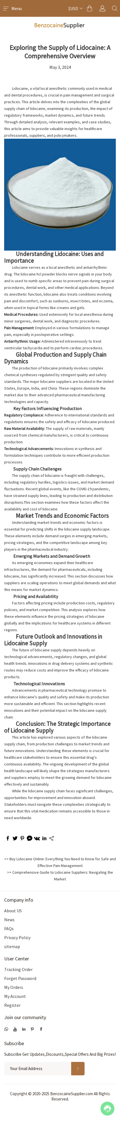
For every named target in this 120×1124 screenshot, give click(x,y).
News (9, 919)
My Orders (13, 987)
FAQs (9, 928)
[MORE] (51, 839)
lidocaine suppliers (56, 381)
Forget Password (20, 978)
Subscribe (14, 1043)
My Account (15, 996)
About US (13, 910)
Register (12, 1005)
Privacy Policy (17, 937)
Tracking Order (18, 969)
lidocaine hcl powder (38, 274)
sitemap (12, 946)
